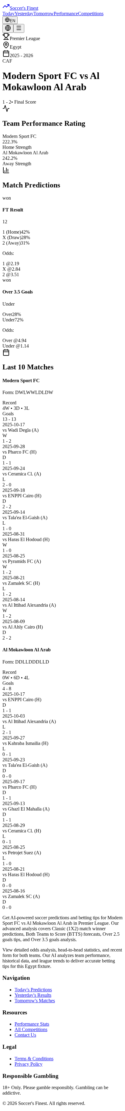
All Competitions (31, 1029)
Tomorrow (43, 13)
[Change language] (7, 28)
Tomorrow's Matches (35, 1000)
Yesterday (24, 13)
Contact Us (25, 1034)
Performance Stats (32, 1024)
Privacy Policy (28, 1064)
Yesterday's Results (33, 995)
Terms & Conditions (34, 1058)
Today (8, 13)
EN (12, 21)
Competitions (90, 13)
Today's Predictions (33, 989)
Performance (66, 13)
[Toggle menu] (18, 28)
